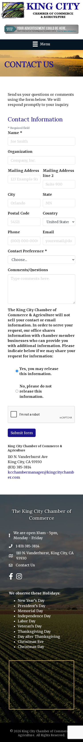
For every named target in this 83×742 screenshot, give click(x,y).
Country (50, 213)
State (47, 194)
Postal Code (18, 213)
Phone (14, 232)
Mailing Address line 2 (58, 173)
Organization (20, 151)
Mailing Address (23, 170)
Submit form (22, 433)
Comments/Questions (28, 270)
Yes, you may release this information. (38, 371)
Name (15, 132)
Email (48, 232)
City (11, 194)
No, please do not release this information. (35, 391)
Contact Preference (27, 251)
